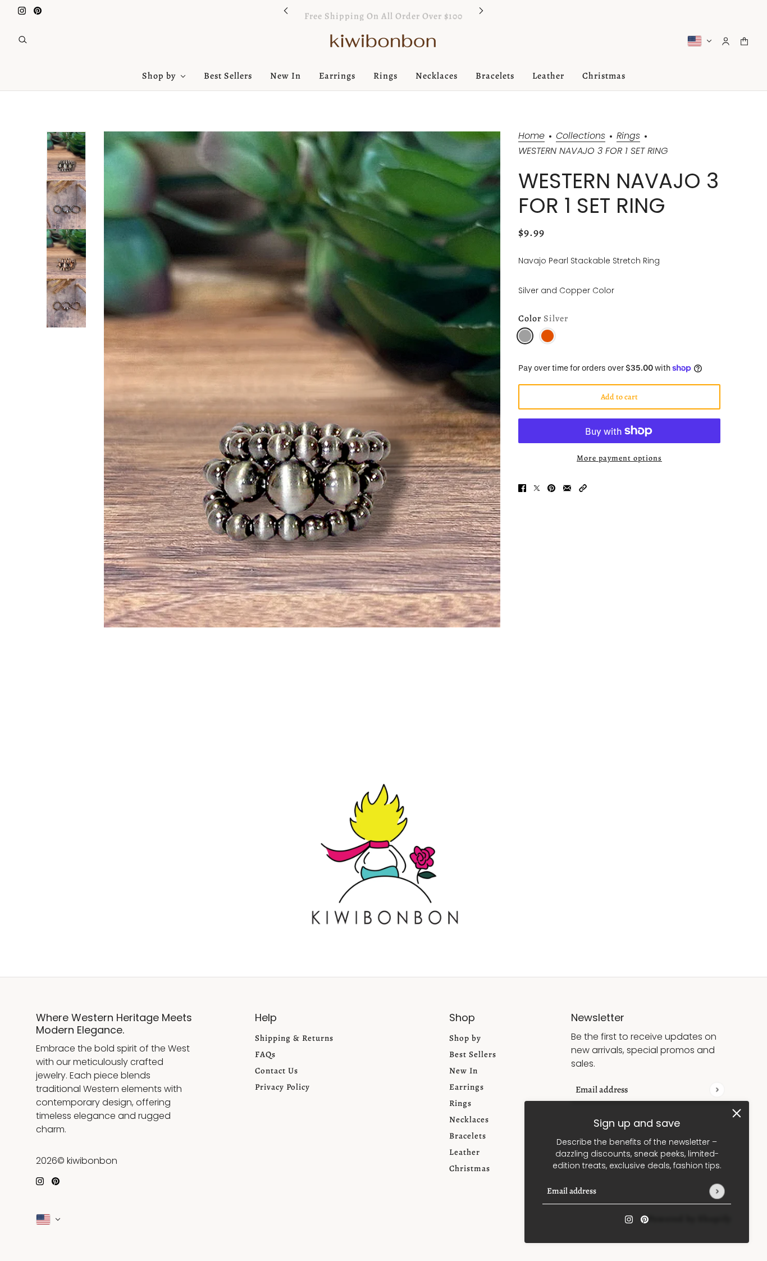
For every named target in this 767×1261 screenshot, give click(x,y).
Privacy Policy (282, 1086)
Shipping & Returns (294, 1038)
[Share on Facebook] (522, 487)
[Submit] (716, 1191)
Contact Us (276, 1070)
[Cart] (744, 41)
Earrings (466, 1086)
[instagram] (21, 10)
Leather (464, 1152)
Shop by (465, 1038)
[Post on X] (536, 487)
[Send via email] (567, 487)
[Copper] (547, 336)
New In (463, 1070)
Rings (628, 136)
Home (531, 136)
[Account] (726, 41)
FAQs (265, 1054)
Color (543, 319)
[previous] (286, 10)
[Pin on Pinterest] (551, 487)
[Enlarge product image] (302, 379)
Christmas (469, 1168)
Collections (580, 136)
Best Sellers (472, 1054)
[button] (582, 487)
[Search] (23, 39)
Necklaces (469, 1119)
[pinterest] (37, 10)
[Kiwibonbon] (383, 41)
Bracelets (467, 1135)
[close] (736, 1113)
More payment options (619, 458)
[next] (481, 10)
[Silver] (525, 336)
